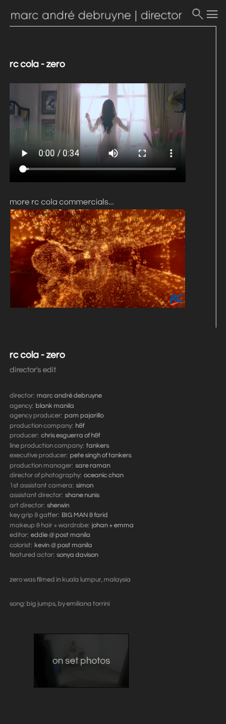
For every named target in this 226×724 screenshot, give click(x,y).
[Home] (100, 16)
